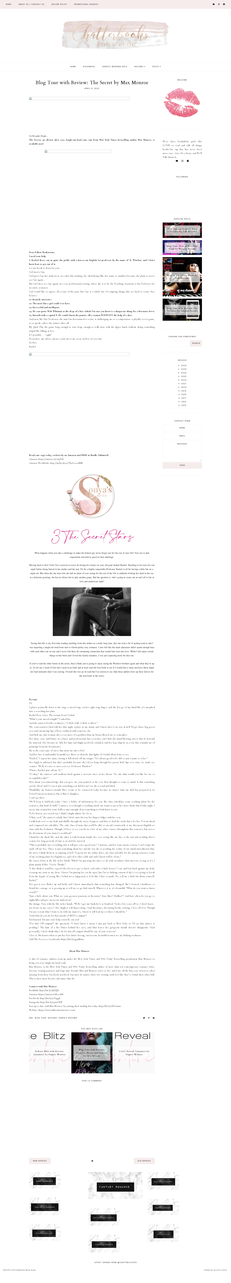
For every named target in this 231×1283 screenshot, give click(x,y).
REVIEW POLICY (59, 4)
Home (8, 4)
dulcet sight (220, 1270)
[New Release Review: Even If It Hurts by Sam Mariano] (182, 237)
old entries (144, 1161)
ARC (31, 1018)
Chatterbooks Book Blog (23, 1270)
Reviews (138, 66)
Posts (155, 66)
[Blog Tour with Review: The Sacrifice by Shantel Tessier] (182, 319)
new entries (40, 1161)
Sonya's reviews (68, 1018)
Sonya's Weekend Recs (114, 66)
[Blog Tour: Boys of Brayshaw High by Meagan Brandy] (182, 254)
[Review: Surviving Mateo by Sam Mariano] (182, 295)
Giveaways (89, 66)
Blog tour (40, 1018)
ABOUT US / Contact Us (31, 4)
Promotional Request (86, 4)
